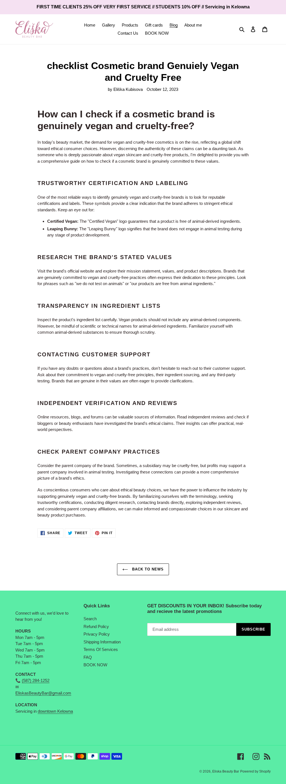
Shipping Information (102, 641)
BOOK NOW (95, 664)
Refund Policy (96, 626)
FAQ (88, 657)
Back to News (147, 569)
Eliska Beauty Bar (225, 771)
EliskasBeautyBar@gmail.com (43, 693)
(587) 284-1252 (35, 680)
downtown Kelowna (55, 711)
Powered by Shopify (255, 771)
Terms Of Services (101, 649)
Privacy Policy (97, 634)
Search (90, 618)
